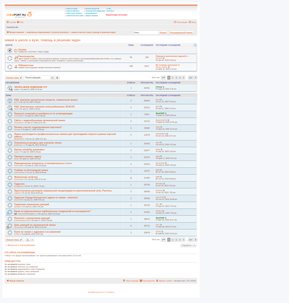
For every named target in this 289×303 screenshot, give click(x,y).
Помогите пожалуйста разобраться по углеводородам (43, 113)
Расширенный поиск (181, 32)
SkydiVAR (160, 113)
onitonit (17, 193)
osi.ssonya (18, 227)
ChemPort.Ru (12, 27)
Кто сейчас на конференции (20, 252)
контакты (110, 11)
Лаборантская (25, 65)
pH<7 (16, 102)
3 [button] (176, 77)
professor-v (19, 145)
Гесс (158, 204)
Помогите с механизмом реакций (32, 218)
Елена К (159, 58)
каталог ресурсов (92, 9)
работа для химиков (74, 13)
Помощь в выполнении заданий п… (172, 56)
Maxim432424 (161, 120)
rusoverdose (19, 172)
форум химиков (91, 16)
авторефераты (91, 13)
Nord (158, 100)
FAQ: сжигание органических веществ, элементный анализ (46, 100)
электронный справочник (95, 11)
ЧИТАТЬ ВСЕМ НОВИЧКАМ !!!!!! (30, 87)
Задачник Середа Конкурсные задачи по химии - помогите (46, 197)
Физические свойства (26, 177)
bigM (158, 170)
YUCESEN (18, 116)
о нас (109, 9)
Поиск (163, 32)
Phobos (159, 211)
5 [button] (183, 77)
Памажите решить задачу (27, 156)
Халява (22, 49)
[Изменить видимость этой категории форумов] (195, 45)
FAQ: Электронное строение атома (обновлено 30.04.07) (44, 106)
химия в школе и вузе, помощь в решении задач (42, 40)
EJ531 (16, 234)
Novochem (18, 166)
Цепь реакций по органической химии (35, 225)
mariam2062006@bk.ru (27, 214)
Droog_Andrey (162, 67)
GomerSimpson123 (22, 220)
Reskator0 (18, 123)
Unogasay (18, 186)
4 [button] (179, 77)
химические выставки (74, 16)
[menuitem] (20, 22)
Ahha (158, 127)
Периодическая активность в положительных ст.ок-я (43, 163)
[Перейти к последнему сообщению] (164, 87)
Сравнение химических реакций (31, 204)
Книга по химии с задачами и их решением (37, 232)
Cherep (159, 87)
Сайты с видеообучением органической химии (39, 120)
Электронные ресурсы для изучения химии (38, 142)
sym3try (17, 207)
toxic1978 (18, 200)
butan (16, 152)
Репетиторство (26, 56)
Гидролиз (19, 184)
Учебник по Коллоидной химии (31, 170)
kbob (16, 159)
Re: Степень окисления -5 (167, 65)
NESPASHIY (19, 139)
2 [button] (172, 77)
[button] (163, 78)
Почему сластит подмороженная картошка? (38, 127)
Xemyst (17, 129)
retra (158, 142)
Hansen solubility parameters (29, 149)
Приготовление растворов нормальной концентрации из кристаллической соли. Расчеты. (63, 190)
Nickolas (159, 184)
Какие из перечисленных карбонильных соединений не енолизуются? (52, 211)
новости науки (71, 9)
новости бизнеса (72, 11)
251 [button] (190, 77)
